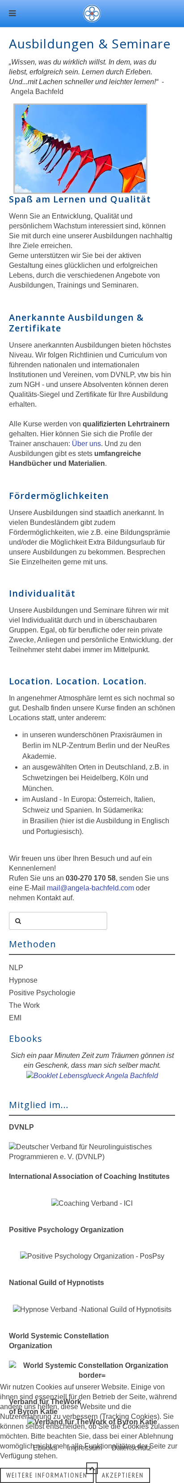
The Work (24, 1005)
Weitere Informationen (47, 1475)
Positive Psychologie (42, 993)
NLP (16, 967)
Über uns (86, 443)
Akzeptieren (123, 1475)
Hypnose (23, 980)
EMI (15, 1018)
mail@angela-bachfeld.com (90, 888)
